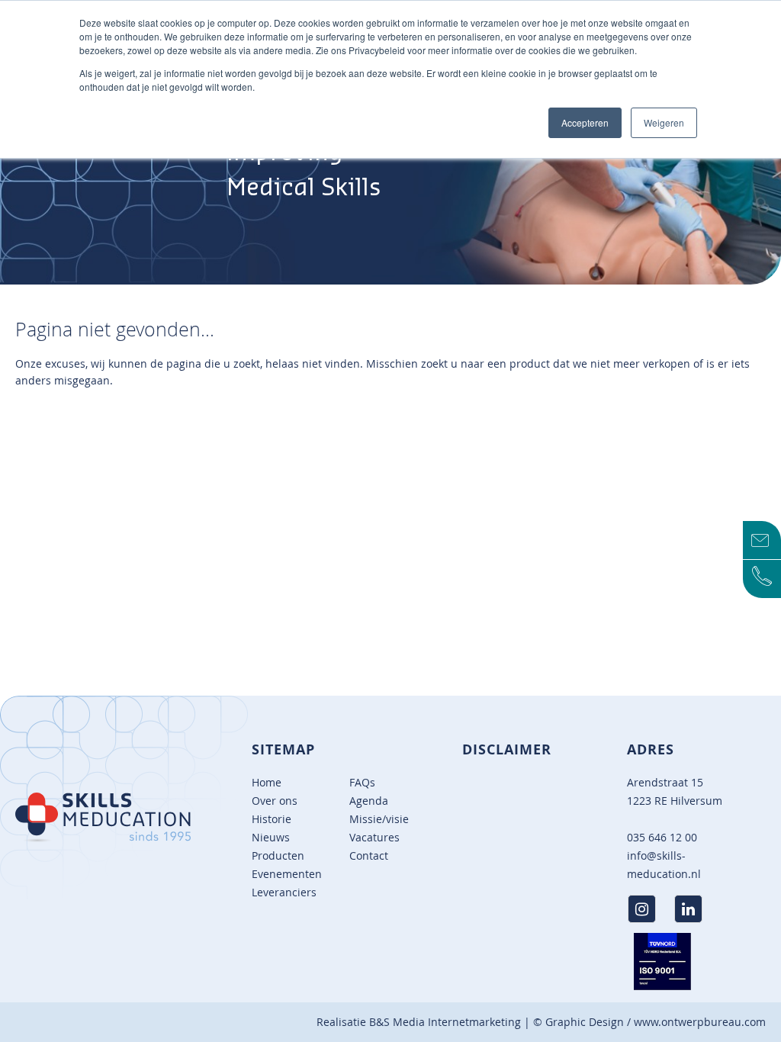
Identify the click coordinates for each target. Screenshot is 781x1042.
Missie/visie (379, 819)
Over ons (274, 800)
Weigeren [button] (664, 122)
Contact (368, 855)
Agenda (368, 800)
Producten (278, 855)
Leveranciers (284, 892)
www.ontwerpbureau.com (700, 1022)
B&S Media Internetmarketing (445, 1022)
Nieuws (271, 837)
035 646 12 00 (662, 837)
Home (266, 782)
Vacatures (374, 837)
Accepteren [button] (585, 122)
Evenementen (287, 874)
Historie (271, 819)
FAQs (362, 782)
